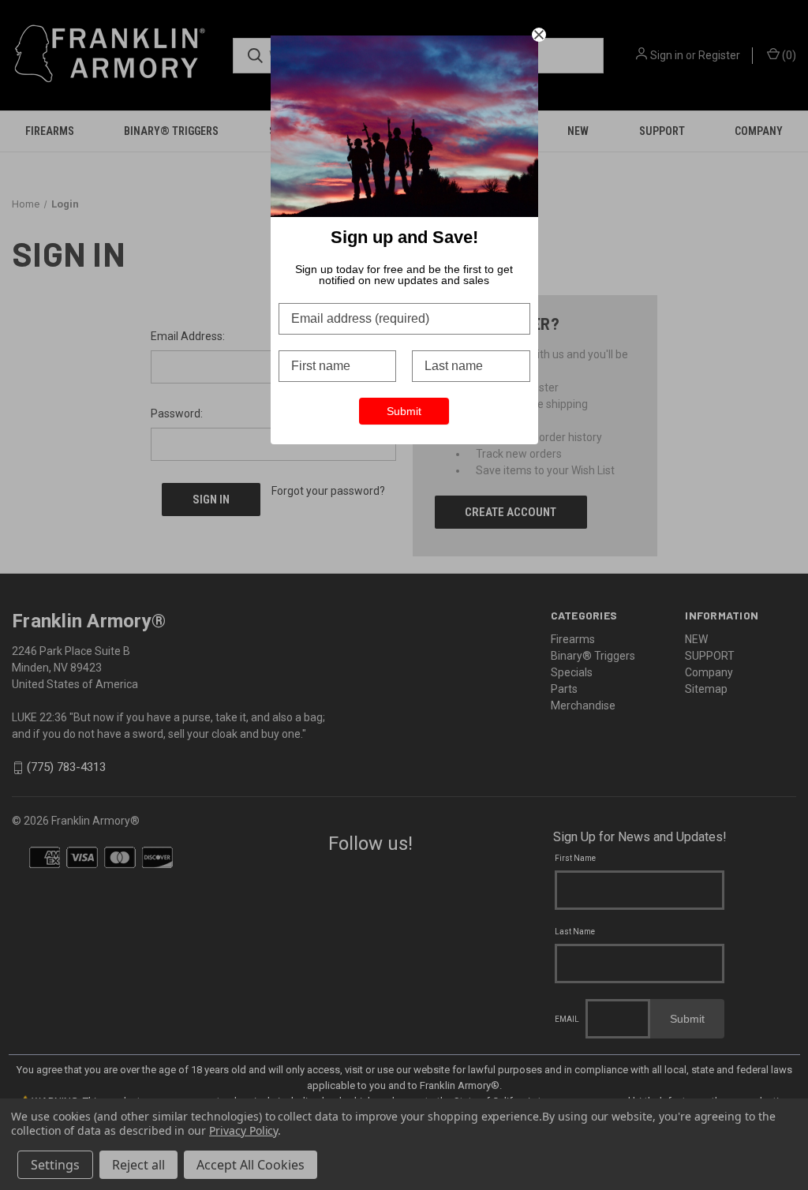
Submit (404, 411)
